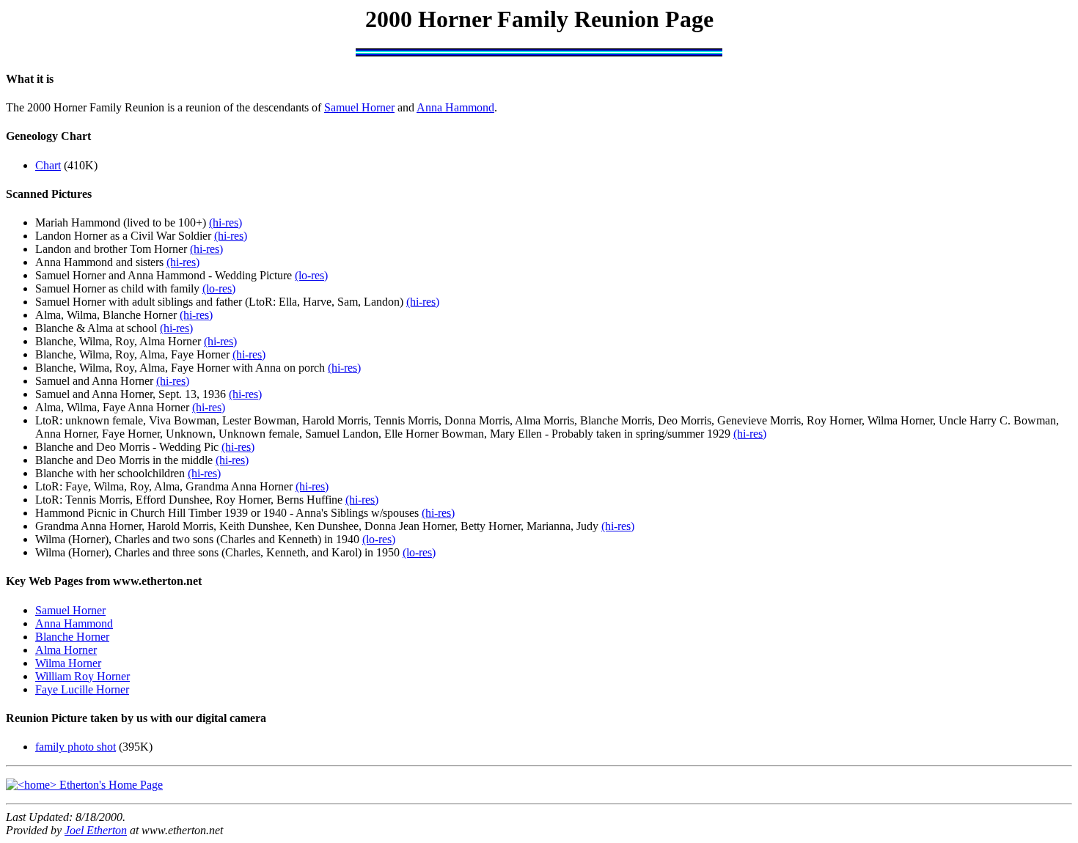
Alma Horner (66, 650)
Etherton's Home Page (109, 784)
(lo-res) (311, 275)
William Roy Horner (82, 676)
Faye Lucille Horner (82, 689)
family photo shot (75, 746)
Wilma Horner (68, 663)
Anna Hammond (455, 107)
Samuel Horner (359, 107)
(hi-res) (225, 222)
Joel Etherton (96, 830)
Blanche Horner (72, 636)
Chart (48, 165)
